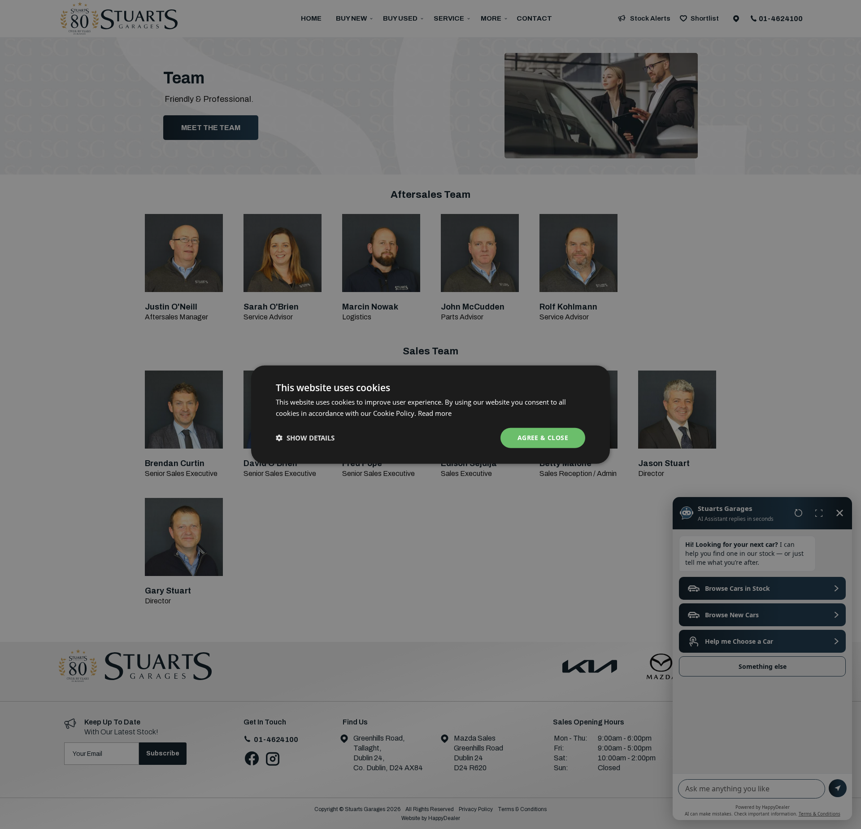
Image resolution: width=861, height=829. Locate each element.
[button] (305, 438)
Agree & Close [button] (542, 437)
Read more (435, 413)
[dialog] (430, 414)
